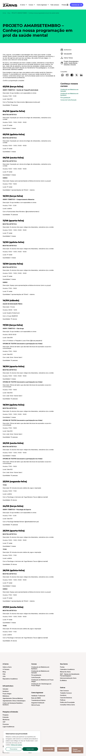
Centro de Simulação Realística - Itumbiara (13, 704)
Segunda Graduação (37, 703)
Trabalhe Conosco (66, 693)
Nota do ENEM (36, 698)
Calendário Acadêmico (67, 669)
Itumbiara (6, 691)
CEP (4, 722)
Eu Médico (63, 680)
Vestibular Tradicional (38, 695)
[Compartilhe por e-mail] (67, 75)
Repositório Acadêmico (10, 679)
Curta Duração (35, 677)
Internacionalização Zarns (68, 678)
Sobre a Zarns (7, 667)
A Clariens (6, 669)
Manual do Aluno (65, 672)
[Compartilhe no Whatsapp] (62, 75)
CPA (4, 676)
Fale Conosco (64, 690)
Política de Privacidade (67, 702)
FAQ (4, 674)
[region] (21, 742)
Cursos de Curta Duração (68, 100)
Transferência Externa (38, 700)
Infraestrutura (8, 686)
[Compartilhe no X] (77, 75)
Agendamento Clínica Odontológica (14, 701)
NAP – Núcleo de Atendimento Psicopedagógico (69, 675)
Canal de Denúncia (66, 697)
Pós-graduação (65, 97)
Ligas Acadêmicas (8, 726)
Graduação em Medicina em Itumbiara (69, 94)
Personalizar (13, 749)
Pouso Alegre (7, 693)
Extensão (6, 717)
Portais (62, 667)
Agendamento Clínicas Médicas (13, 698)
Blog (9, 13)
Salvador (5, 689)
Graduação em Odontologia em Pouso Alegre (41, 684)
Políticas (62, 700)
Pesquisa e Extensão (10, 712)
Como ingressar (37, 692)
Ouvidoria (63, 695)
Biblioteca (6, 696)
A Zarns (5, 664)
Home (4, 13)
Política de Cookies (16, 745)
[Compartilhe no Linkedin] (81, 75)
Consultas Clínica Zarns (67, 705)
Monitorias (6, 719)
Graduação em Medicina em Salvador (69, 90)
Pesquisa (5, 715)
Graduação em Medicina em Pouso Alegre (42, 680)
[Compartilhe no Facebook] (72, 75)
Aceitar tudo (30, 749)
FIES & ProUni (35, 705)
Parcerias (6, 724)
